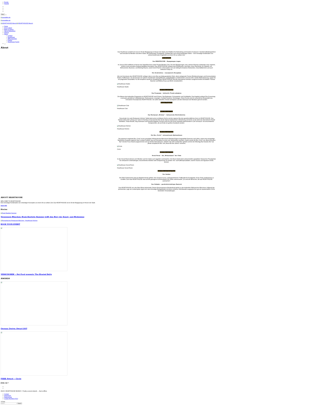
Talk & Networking (9, 31)
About (6, 34)
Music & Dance (9, 29)
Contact (10, 35)
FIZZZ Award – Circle (11, 379)
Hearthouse (11, 37)
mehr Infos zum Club (166, 111)
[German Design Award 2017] (34, 325)
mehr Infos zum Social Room (166, 171)
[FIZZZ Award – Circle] (34, 375)
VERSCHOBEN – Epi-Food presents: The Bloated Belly (26, 274)
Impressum (7, 395)
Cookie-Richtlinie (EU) (11, 398)
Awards (6, 3)
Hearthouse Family (13, 42)
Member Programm (166, 102)
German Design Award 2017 (14, 328)
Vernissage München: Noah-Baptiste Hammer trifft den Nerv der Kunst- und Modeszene (42, 217)
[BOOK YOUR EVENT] (19, 220)
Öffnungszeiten (12, 39)
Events (6, 2)
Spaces (6, 32)
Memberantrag (166, 58)
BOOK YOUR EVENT (10, 224)
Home (6, 26)
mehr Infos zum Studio (166, 90)
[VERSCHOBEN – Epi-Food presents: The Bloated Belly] (34, 270)
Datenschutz (8, 397)
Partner (10, 40)
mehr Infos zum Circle (166, 152)
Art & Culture (8, 28)
